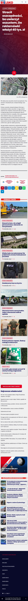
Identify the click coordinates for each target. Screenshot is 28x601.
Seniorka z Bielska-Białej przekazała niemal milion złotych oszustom (15, 496)
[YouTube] (2, 593)
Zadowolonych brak (6, 411)
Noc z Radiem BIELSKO (9, 469)
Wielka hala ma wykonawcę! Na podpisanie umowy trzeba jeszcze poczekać (14, 255)
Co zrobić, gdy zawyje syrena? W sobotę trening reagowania (13, 370)
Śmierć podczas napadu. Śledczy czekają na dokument (13, 341)
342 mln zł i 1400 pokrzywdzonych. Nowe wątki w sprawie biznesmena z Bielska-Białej (17, 523)
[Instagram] (8, 593)
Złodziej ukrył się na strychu (12, 283)
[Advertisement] (14, 51)
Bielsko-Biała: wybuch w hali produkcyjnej (16, 515)
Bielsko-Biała (6, 366)
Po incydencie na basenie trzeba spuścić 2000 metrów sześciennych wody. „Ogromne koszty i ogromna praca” (17, 483)
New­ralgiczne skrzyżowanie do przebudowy (12, 448)
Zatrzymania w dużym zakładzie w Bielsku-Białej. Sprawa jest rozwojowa (17, 541)
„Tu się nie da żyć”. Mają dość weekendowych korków (16, 489)
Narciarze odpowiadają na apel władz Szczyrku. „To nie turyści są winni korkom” (16, 528)
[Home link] (7, 2)
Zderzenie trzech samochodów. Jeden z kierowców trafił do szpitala (13, 312)
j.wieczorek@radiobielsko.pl (12, 177)
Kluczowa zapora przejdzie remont (10, 414)
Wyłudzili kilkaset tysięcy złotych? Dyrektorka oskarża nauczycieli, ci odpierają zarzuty (17, 509)
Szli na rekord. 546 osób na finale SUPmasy (12, 422)
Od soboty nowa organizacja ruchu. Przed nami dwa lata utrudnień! (16, 535)
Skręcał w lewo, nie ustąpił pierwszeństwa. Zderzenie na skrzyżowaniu (12, 225)
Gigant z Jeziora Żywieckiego (16, 502)
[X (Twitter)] (4, 593)
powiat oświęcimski (9, 8)
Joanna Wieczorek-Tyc (11, 176)
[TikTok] (6, 593)
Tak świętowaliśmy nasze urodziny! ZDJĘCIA (12, 408)
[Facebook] (9, 593)
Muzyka (4, 466)
